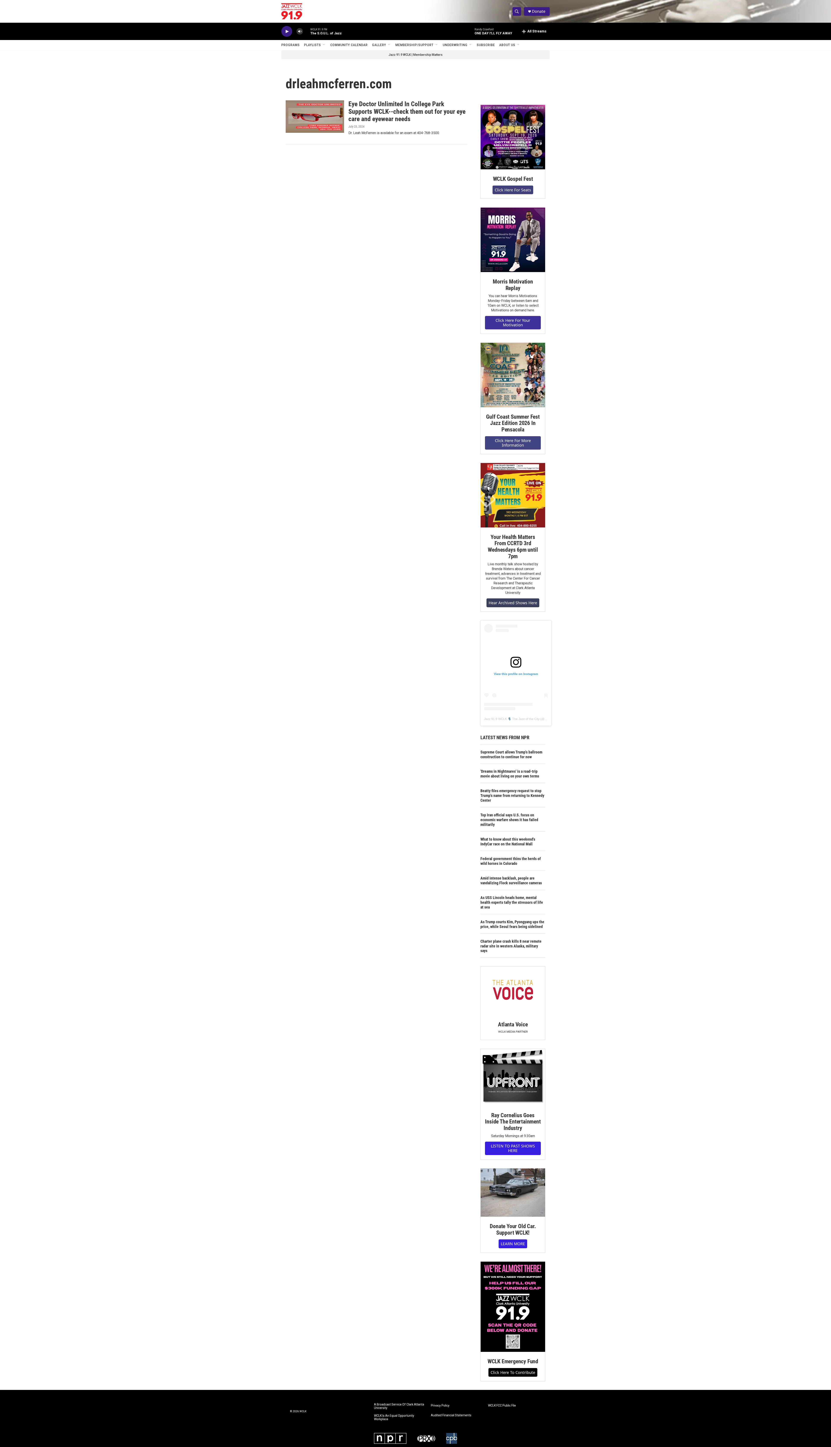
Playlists (312, 45)
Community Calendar (349, 45)
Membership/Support (414, 45)
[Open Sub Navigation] (324, 45)
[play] (286, 31)
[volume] (299, 31)
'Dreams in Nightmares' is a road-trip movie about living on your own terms (509, 773)
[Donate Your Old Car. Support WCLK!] (513, 1192)
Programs (290, 45)
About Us (507, 45)
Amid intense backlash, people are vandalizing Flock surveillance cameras (511, 880)
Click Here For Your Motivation (513, 322)
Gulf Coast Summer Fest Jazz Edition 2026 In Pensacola (513, 423)
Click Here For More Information (513, 443)
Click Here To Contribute (513, 1372)
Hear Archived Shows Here (513, 602)
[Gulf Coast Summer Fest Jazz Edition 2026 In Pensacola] (513, 375)
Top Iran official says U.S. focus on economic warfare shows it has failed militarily (509, 820)
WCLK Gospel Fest (513, 179)
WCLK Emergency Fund (513, 1361)
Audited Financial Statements (451, 1415)
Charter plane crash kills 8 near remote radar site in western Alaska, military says (510, 946)
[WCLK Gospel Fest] (513, 137)
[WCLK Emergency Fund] (513, 1307)
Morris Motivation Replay (513, 284)
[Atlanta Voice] (513, 990)
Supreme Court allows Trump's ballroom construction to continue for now (511, 754)
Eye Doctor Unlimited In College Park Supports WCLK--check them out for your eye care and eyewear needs (406, 111)
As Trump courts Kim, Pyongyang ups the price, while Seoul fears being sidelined (512, 924)
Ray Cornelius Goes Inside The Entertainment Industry (513, 1121)
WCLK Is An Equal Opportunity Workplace (394, 1417)
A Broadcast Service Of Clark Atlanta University (399, 1406)
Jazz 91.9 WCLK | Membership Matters (415, 54)
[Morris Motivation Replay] (513, 240)
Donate (538, 11)
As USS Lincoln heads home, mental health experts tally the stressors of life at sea (511, 902)
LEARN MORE (513, 1243)
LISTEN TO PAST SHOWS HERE (513, 1148)
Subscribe (486, 45)
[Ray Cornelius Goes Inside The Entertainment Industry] (513, 1077)
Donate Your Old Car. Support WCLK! (513, 1229)
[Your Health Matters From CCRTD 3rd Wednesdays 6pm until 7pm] (513, 495)
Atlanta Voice (513, 1024)
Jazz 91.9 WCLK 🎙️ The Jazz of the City (512, 719)
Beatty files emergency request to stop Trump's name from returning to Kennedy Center (512, 795)
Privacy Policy (440, 1405)
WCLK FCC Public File (502, 1405)
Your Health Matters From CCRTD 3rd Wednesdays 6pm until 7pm (513, 547)
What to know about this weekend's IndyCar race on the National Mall (507, 841)
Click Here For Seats (513, 189)
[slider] (306, 31)
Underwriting (455, 45)
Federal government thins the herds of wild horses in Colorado (510, 861)
